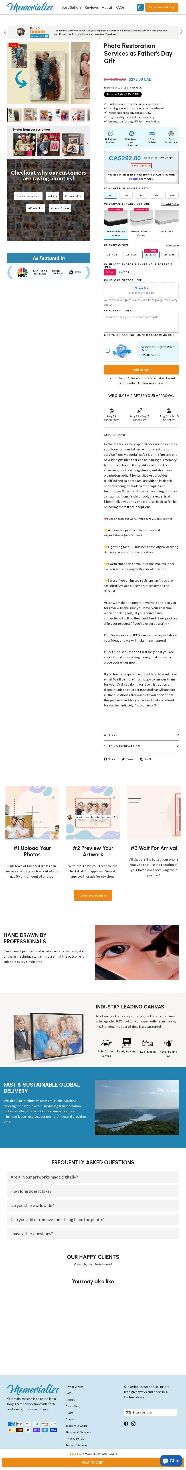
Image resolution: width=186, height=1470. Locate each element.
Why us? (111, 735)
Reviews (92, 7)
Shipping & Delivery (78, 1432)
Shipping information (122, 746)
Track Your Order (76, 1425)
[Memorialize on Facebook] (126, 1423)
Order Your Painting (161, 7)
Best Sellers (71, 7)
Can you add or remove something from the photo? (57, 1219)
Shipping (109, 87)
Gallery (70, 1399)
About (107, 7)
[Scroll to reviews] (141, 69)
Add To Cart (93, 1462)
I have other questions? (32, 1233)
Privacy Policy (75, 1438)
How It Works (74, 1386)
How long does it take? (31, 1191)
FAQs (120, 7)
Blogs (69, 1412)
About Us (71, 1406)
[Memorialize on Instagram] (133, 1423)
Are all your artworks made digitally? (44, 1176)
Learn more (146, 178)
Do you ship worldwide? (32, 1205)
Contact (71, 1419)
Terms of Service (76, 1445)
